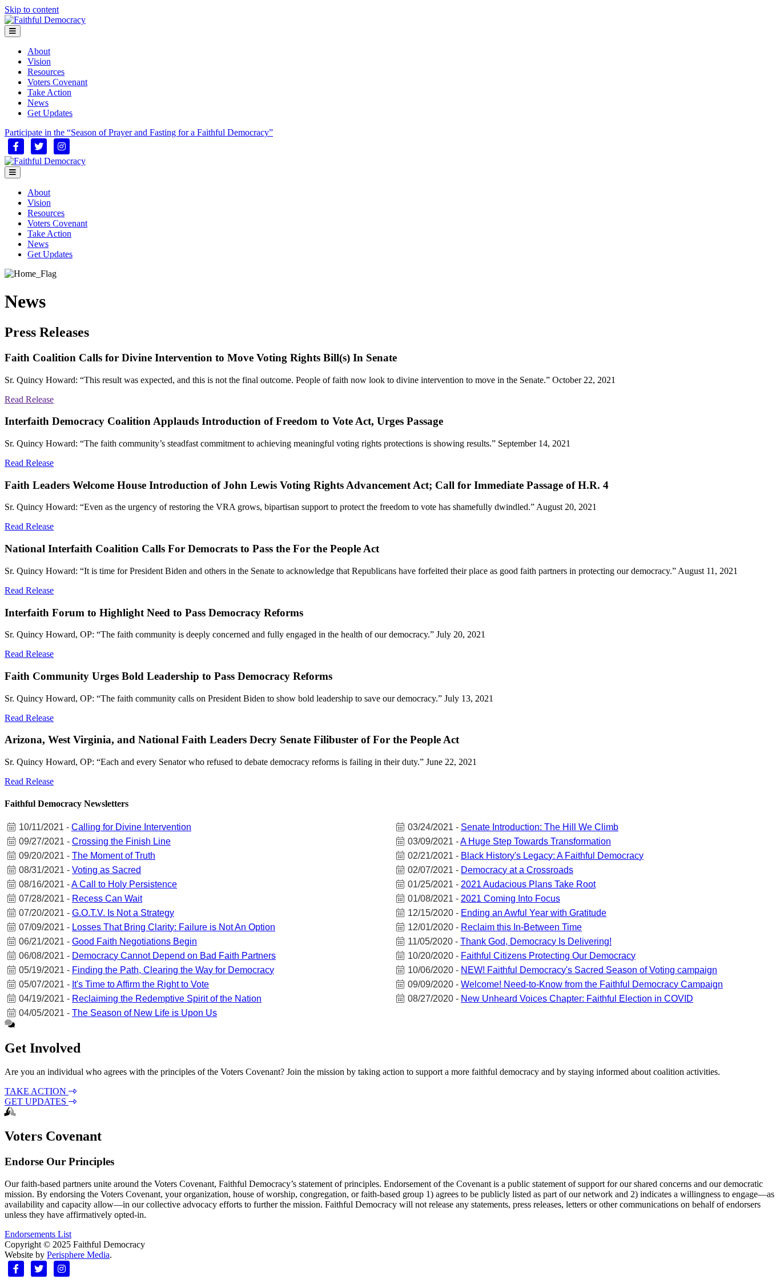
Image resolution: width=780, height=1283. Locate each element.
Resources (46, 72)
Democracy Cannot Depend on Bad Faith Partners (174, 956)
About (38, 51)
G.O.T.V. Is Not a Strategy (123, 913)
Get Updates (50, 113)
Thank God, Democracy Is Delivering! (536, 941)
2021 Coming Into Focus (510, 898)
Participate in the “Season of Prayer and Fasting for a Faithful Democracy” (139, 132)
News (38, 102)
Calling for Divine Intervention (131, 827)
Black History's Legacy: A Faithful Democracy (552, 855)
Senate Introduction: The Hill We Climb (539, 827)
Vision (39, 61)
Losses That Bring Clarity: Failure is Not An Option (173, 927)
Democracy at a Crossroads (517, 870)
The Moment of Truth (113, 855)
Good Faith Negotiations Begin (134, 941)
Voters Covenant (57, 82)
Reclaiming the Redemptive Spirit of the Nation (167, 998)
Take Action (49, 92)
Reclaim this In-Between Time (521, 927)
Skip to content (32, 9)
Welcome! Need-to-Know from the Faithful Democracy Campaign (592, 984)
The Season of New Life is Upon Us (144, 1013)
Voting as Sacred (106, 870)
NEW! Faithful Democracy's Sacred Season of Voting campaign (589, 970)
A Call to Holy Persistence (124, 884)
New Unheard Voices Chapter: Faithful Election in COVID (577, 998)
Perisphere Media (78, 1255)
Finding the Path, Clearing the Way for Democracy (173, 970)
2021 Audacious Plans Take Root (528, 884)
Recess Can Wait (107, 898)
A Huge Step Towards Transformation (535, 841)
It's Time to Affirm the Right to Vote (140, 984)
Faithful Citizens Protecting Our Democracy (548, 956)
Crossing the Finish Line (121, 841)
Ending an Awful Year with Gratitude (533, 913)
